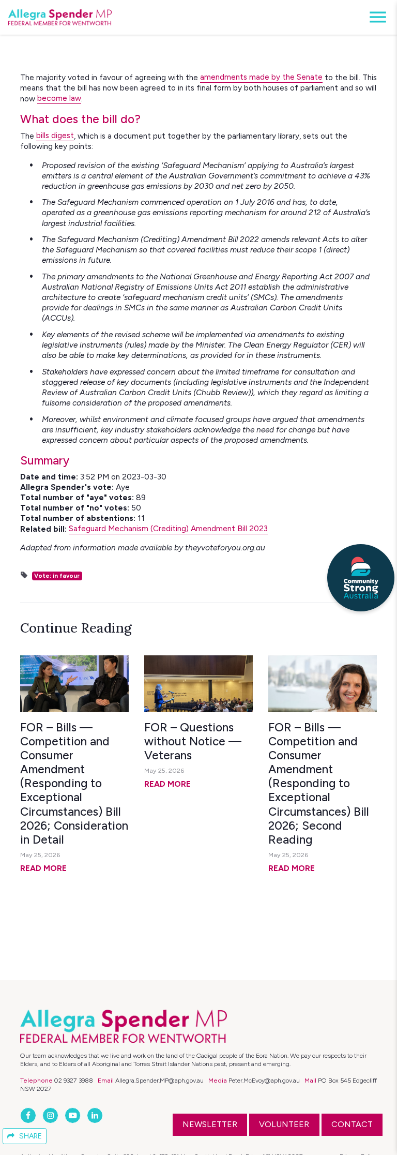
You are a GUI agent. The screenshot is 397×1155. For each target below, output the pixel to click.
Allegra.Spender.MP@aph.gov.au (159, 1080)
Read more (43, 868)
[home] (60, 17)
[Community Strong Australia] (360, 577)
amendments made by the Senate (261, 77)
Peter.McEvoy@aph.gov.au (264, 1080)
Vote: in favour (57, 575)
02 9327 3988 (73, 1080)
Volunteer (284, 1124)
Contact (352, 1124)
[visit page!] (29, 1115)
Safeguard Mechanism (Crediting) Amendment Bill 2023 (168, 528)
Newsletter (209, 1124)
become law (59, 98)
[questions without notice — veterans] (198, 683)
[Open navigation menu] (375, 17)
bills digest (55, 135)
